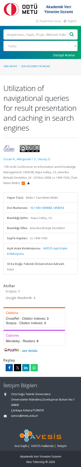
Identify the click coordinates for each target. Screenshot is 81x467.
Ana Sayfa (10, 66)
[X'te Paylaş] (17, 367)
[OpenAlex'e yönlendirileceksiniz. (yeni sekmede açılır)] (28, 183)
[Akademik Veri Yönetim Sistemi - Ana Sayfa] (21, 9)
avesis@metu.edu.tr (24, 416)
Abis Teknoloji (35, 462)
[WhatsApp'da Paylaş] (34, 367)
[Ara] (72, 35)
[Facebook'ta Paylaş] (9, 367)
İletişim (62, 446)
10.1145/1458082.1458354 (47, 208)
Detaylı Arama (64, 55)
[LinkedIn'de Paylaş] (25, 367)
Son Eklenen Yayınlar (35, 66)
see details (29, 350)
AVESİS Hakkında (42, 446)
